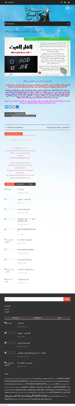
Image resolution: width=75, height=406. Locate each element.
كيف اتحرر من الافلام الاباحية (36, 392)
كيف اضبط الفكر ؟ (23, 279)
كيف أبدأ (7, 390)
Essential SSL (4, 405)
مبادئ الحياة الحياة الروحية (54, 396)
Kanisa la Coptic (64, 378)
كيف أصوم (46, 392)
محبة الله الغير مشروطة (15, 395)
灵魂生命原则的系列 (45, 399)
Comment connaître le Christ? (26, 378)
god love (19, 34)
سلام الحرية (40, 389)
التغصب (68, 387)
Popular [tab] (9, 184)
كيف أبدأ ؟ (20, 189)
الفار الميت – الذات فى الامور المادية (57, 127)
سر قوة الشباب (50, 389)
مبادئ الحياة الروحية (19, 113)
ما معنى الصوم (65, 396)
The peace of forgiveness (15, 127)
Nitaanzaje (23, 384)
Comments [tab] (20, 184)
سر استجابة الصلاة (62, 390)
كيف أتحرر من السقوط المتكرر (59, 392)
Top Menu (11, 2)
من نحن (7, 309)
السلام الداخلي (59, 386)
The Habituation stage (50, 384)
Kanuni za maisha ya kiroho (13, 381)
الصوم (51, 387)
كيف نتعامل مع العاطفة (11, 392)
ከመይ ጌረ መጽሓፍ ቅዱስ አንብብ (22, 399)
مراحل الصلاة (9, 399)
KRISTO (25, 381)
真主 (51, 399)
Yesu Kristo (62, 384)
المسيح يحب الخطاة (36, 387)
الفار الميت (32, 115)
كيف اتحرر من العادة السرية (22, 392)
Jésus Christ (55, 378)
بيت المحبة (25, 387)
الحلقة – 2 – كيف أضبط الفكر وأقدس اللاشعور (26, 220)
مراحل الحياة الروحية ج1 (24, 259)
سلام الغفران (31, 389)
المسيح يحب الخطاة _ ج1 (24, 240)
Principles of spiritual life (36, 384)
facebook (7, 306)
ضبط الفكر (12, 390)
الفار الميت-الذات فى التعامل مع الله (38, 81)
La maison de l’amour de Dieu (36, 381)
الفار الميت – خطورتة (23, 199)
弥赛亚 (39, 399)
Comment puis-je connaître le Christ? (42, 378)
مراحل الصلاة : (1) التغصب (25, 269)
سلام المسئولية (20, 389)
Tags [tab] (30, 184)
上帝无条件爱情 (33, 399)
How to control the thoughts (25, 249)
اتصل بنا (7, 312)
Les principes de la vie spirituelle (53, 381)
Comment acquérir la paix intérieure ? (12, 378)
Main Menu (11, 24)
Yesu (57, 384)
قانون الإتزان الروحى (23, 209)
